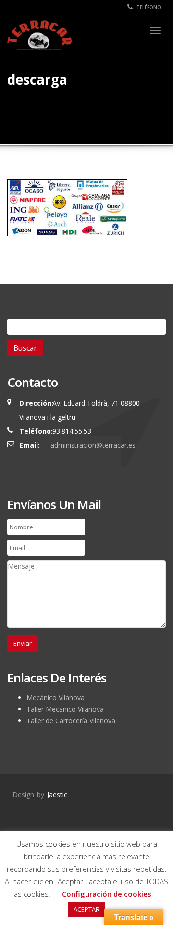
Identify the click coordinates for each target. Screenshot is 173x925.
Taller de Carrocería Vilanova (70, 720)
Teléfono (148, 7)
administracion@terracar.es (93, 445)
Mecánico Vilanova (55, 697)
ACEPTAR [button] (86, 909)
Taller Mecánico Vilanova (65, 709)
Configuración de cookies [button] (106, 894)
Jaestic (57, 794)
